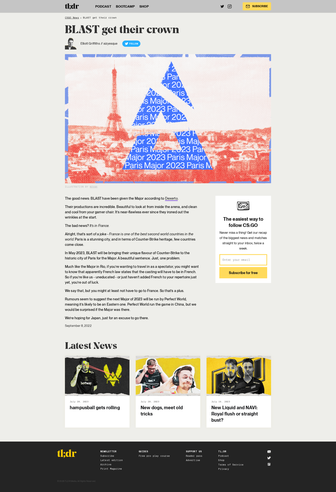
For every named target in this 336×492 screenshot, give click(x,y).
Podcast (223, 456)
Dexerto (171, 198)
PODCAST (103, 6)
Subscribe (107, 456)
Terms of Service (230, 464)
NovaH (93, 186)
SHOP (144, 6)
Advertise (193, 460)
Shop (221, 460)
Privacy (223, 469)
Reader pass (194, 456)
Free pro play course (154, 456)
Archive (105, 464)
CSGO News (72, 18)
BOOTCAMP (125, 6)
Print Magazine (111, 468)
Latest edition (111, 460)
